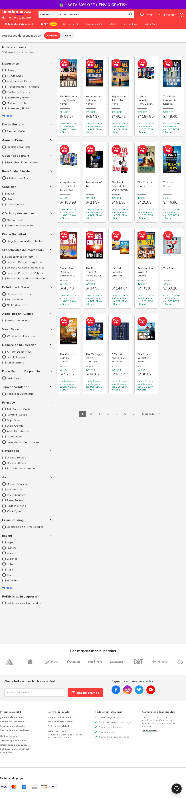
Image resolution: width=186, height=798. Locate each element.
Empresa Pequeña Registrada (25, 262)
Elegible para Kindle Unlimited (25, 241)
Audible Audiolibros (19, 81)
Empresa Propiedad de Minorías (26, 278)
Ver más (7, 115)
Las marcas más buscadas (93, 650)
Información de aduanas (14, 744)
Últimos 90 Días (16, 463)
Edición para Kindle (19, 409)
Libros (10, 70)
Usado (11, 199)
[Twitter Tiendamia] (139, 689)
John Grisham (15, 489)
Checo (11, 575)
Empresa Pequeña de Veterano (26, 273)
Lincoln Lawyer (16, 357)
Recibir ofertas (88, 692)
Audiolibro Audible (18, 431)
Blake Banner (15, 500)
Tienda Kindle (15, 75)
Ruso (10, 569)
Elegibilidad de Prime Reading (25, 526)
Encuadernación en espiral (23, 442)
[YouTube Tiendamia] (150, 689)
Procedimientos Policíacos (23, 86)
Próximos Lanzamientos (21, 468)
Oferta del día (15, 220)
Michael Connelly (17, 484)
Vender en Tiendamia (12, 721)
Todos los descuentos (20, 225)
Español (12, 558)
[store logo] (20, 14)
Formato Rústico (17, 414)
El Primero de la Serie (20, 294)
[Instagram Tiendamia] (127, 689)
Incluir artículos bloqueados (24, 603)
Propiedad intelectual (59, 721)
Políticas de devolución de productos (15, 750)
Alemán (11, 553)
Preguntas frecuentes (60, 717)
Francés (12, 547)
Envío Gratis (14, 378)
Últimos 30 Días (16, 457)
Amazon (52, 35)
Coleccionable (15, 204)
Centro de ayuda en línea (14, 730)
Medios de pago (9, 736)
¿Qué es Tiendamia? (11, 717)
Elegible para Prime (19, 146)
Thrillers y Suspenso (19, 92)
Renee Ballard (15, 362)
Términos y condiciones (13, 740)
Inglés (10, 542)
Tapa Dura (13, 420)
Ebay (68, 35)
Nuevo (11, 193)
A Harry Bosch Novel (19, 351)
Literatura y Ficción (18, 97)
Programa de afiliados (12, 726)
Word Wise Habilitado (21, 336)
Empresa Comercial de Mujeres (25, 267)
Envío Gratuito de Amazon (23, 162)
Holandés (13, 580)
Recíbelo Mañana (17, 131)
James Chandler (16, 495)
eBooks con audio (18, 320)
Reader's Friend (16, 505)
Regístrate (153, 14)
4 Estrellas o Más (17, 178)
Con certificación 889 (20, 256)
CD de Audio (15, 436)
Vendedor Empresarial (20, 393)
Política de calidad (58, 726)
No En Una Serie (17, 305)
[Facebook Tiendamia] (116, 689)
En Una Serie (15, 299)
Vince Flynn (14, 511)
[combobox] (95, 14)
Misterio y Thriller (17, 103)
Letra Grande (15, 425)
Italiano (11, 564)
